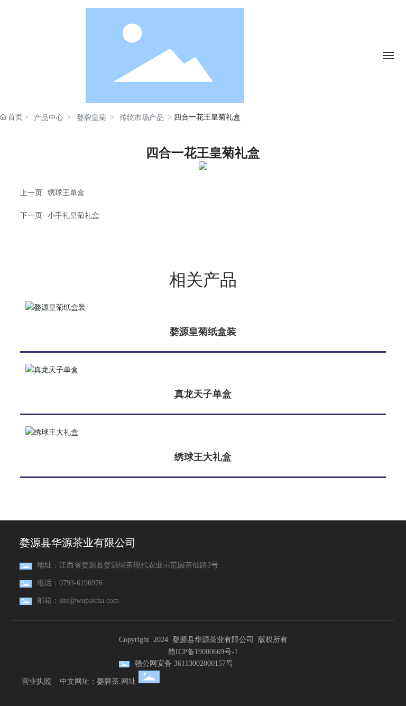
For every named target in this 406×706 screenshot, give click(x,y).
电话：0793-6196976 (70, 583)
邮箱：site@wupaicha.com (78, 600)
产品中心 (48, 118)
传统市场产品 (141, 118)
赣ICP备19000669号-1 (203, 652)
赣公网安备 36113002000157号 (184, 663)
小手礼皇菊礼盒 (73, 215)
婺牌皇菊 (91, 118)
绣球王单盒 (66, 193)
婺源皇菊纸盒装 (203, 331)
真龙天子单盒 (203, 394)
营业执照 (36, 681)
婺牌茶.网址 (116, 681)
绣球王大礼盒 (203, 457)
